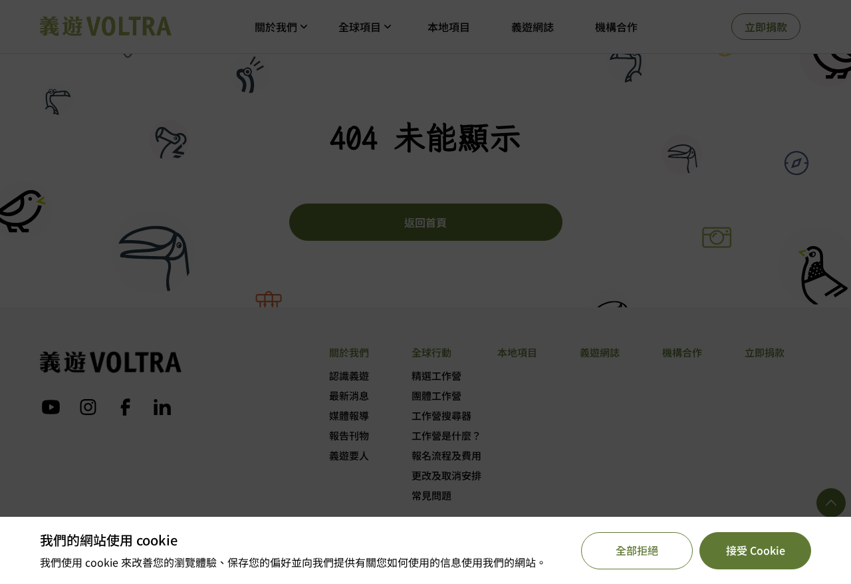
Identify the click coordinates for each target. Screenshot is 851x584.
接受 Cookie (755, 550)
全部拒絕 (637, 550)
